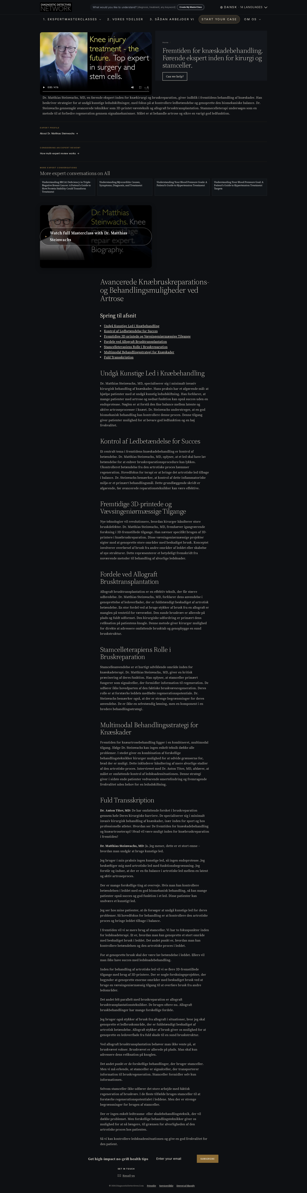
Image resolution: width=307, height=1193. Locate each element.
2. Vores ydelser (125, 19)
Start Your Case (219, 19)
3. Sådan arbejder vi (172, 19)
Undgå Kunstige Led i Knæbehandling (131, 326)
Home (165, 42)
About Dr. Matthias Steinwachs (59, 133)
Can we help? (175, 76)
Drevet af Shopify (186, 1185)
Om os (251, 19)
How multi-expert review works (59, 153)
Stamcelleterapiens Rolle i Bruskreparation (136, 347)
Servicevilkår (166, 1185)
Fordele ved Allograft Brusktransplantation (135, 341)
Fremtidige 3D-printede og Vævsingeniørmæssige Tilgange (147, 336)
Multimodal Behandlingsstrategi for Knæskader (139, 352)
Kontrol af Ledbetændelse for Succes (131, 331)
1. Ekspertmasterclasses (70, 19)
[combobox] (147, 7)
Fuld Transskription (119, 357)
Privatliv (151, 1185)
